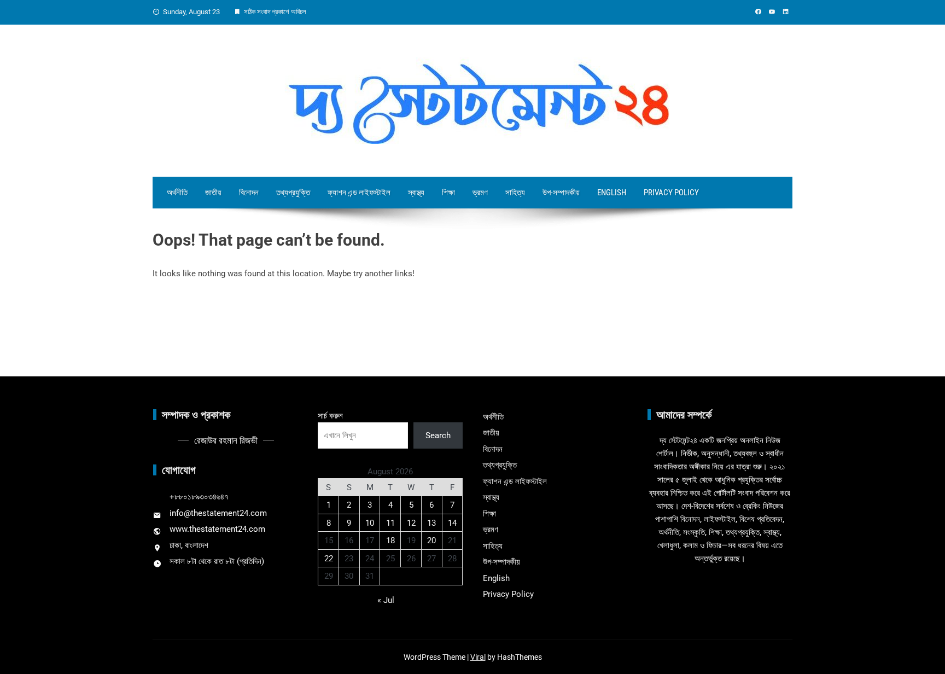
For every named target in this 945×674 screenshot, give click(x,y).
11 (390, 523)
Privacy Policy (671, 192)
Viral (478, 657)
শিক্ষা (448, 192)
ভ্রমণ (480, 192)
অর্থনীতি (177, 192)
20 (431, 540)
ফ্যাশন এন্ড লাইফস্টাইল (359, 192)
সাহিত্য (515, 192)
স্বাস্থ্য (416, 192)
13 (431, 523)
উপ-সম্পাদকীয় (561, 192)
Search (438, 435)
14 (452, 523)
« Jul (385, 600)
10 (369, 523)
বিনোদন (249, 192)
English (611, 192)
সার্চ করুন (330, 416)
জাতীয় (213, 192)
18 (390, 540)
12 (411, 523)
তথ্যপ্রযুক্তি (293, 192)
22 (328, 558)
